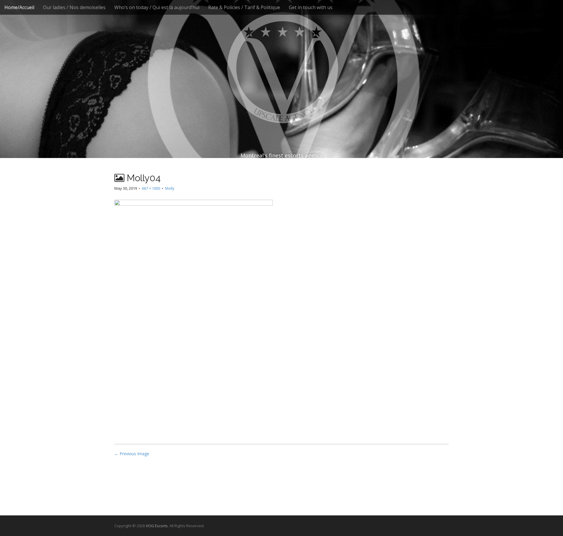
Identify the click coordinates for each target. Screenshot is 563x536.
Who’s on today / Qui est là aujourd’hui (156, 7)
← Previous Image (131, 453)
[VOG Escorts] (281, 67)
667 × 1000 (151, 188)
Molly (169, 188)
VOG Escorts (157, 525)
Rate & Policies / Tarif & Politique (244, 7)
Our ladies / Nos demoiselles (74, 7)
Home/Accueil (19, 7)
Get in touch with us (311, 7)
